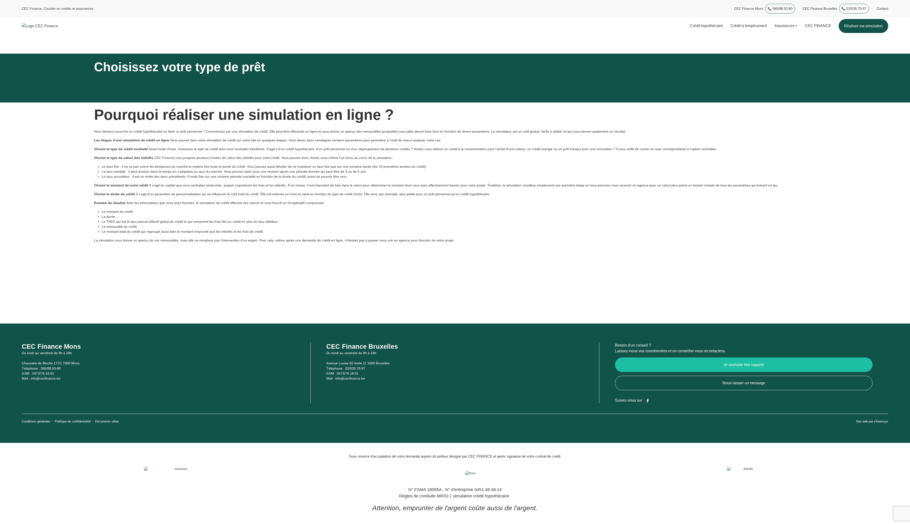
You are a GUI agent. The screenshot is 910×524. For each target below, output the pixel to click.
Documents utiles (107, 421)
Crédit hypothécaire (706, 26)
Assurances (784, 26)
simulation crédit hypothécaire (481, 496)
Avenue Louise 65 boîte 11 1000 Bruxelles (358, 363)
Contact (882, 8)
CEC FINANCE (818, 26)
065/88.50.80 (782, 8)
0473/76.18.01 (43, 373)
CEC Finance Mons (748, 8)
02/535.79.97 (856, 8)
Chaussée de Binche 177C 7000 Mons (51, 363)
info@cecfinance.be (45, 378)
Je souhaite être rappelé (743, 365)
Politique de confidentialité (73, 421)
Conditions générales (36, 421)
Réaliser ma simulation (863, 26)
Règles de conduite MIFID (423, 496)
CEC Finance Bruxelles (820, 8)
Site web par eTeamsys (872, 421)
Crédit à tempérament (749, 26)
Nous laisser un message (744, 383)
